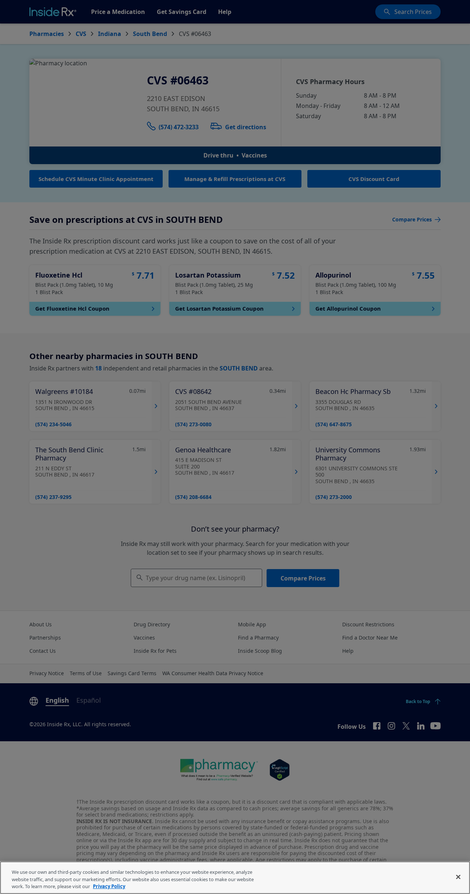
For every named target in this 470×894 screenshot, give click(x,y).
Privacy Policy (109, 886)
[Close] (458, 877)
